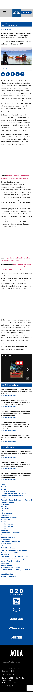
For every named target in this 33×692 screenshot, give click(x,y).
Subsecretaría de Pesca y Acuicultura (15, 570)
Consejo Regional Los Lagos (12, 496)
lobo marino (5, 509)
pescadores (5, 539)
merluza (4, 522)
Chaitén (4, 487)
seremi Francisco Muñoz (10, 561)
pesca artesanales (8, 537)
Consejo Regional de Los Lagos (13, 493)
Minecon (4, 530)
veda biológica (7, 574)
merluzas (4, 528)
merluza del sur (7, 526)
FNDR (3, 498)
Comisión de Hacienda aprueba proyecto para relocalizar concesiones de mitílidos (16, 266)
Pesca (3, 535)
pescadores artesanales (10, 541)
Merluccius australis (9, 517)
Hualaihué (5, 504)
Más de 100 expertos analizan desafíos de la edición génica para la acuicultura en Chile (16, 391)
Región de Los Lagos (9, 552)
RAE (2, 546)
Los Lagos (5, 515)
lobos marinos (6, 513)
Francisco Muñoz (7, 502)
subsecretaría (6, 565)
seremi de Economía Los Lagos (13, 559)
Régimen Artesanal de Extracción (14, 550)
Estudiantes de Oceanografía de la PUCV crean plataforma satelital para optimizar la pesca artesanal (15, 402)
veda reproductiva (8, 576)
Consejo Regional (8, 491)
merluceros (5, 519)
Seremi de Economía (9, 554)
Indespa (4, 506)
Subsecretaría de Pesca (10, 567)
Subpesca (5, 563)
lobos (3, 511)
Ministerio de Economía (10, 533)
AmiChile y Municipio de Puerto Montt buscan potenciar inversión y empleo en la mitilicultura (16, 413)
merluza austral (7, 524)
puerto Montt (6, 543)
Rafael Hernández (8, 548)
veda (3, 572)
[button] (3, 74)
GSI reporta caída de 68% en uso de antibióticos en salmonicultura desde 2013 (15, 437)
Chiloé (3, 489)
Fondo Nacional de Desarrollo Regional (16, 500)
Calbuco (4, 485)
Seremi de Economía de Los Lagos (14, 557)
